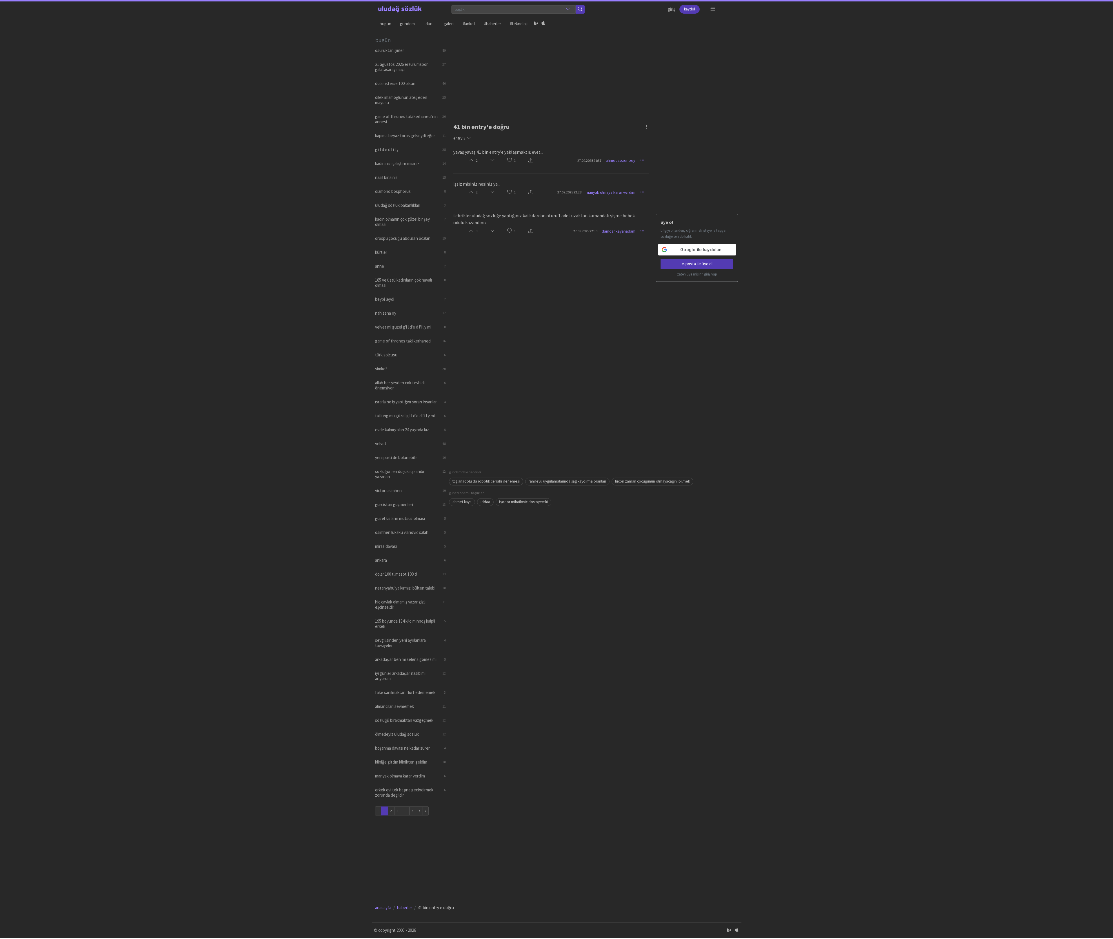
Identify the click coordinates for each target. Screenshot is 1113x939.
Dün (428, 23)
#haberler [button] (492, 23)
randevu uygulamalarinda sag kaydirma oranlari (567, 481)
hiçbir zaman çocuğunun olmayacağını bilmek (652, 481)
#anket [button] (469, 23)
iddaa (485, 501)
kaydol (689, 9)
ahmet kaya (462, 501)
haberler (404, 907)
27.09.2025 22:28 (569, 192)
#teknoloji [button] (519, 23)
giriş (671, 9)
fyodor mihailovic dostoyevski (523, 501)
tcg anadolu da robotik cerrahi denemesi (486, 481)
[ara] (580, 9)
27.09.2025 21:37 (589, 160)
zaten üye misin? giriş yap (697, 274)
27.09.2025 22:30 (585, 231)
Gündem (407, 23)
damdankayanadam (618, 231)
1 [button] (515, 160)
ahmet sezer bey (620, 160)
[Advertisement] (593, 72)
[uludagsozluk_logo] (400, 9)
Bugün (385, 23)
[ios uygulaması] (543, 24)
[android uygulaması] (536, 24)
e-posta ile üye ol (697, 264)
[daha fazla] (713, 9)
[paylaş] (530, 160)
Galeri (449, 23)
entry (459, 138)
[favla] (509, 160)
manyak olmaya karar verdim (610, 192)
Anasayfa (383, 907)
